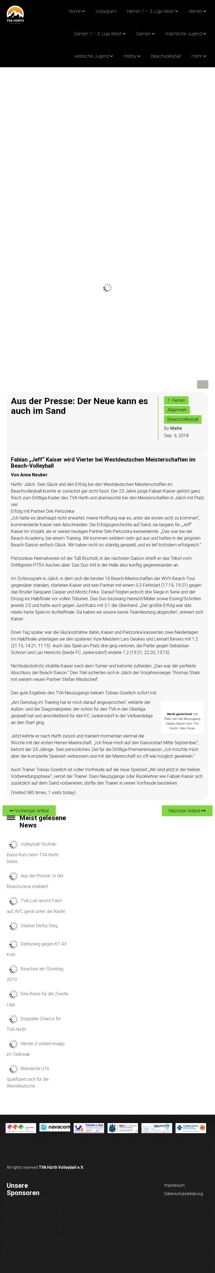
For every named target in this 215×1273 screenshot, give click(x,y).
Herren (195, 11)
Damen (143, 33)
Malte (176, 428)
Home (75, 11)
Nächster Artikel (185, 810)
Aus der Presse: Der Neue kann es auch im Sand (79, 406)
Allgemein (176, 409)
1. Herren (176, 400)
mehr (196, 56)
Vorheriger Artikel (31, 810)
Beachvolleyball (166, 56)
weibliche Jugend (91, 56)
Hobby (130, 56)
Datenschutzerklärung (183, 1193)
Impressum (174, 1185)
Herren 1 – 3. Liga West (150, 11)
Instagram (105, 11)
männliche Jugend (183, 33)
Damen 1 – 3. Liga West (97, 33)
